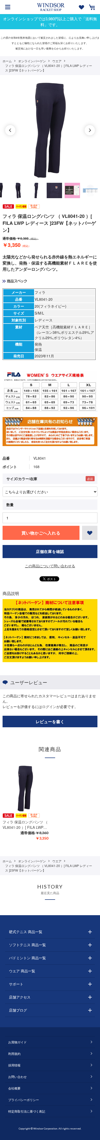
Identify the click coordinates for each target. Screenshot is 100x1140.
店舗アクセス (20, 997)
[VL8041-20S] (18, 190)
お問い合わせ (17, 1076)
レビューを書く (50, 721)
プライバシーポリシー (23, 1099)
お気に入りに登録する (89, 533)
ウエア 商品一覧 (22, 970)
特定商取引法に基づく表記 (26, 1111)
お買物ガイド (17, 1042)
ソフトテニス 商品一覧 (27, 944)
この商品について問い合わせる (50, 565)
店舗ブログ (18, 1010)
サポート (16, 983)
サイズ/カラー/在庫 (21, 478)
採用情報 (14, 1065)
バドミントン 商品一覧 (27, 957)
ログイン (49, 706)
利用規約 (14, 1053)
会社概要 (14, 1088)
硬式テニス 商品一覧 (25, 931)
